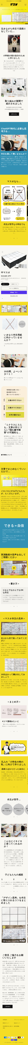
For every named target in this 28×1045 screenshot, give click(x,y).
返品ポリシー (17, 1023)
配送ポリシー (6, 1023)
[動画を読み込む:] (14, 568)
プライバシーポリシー (19, 1019)
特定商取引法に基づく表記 (8, 1027)
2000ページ (14, 284)
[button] (1, 4)
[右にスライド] (17, 238)
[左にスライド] (10, 238)
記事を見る (14, 114)
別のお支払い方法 (14, 295)
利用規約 (5, 1019)
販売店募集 (16, 1026)
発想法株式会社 (9, 1042)
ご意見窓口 (7, 1006)
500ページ (5, 284)
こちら (7, 279)
